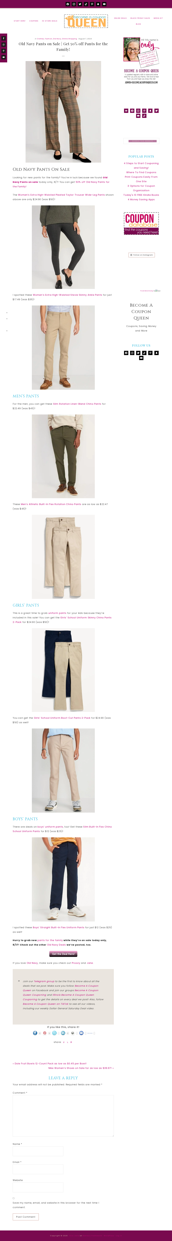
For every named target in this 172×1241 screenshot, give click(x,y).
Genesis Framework (92, 1236)
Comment (20, 1092)
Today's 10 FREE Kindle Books (141, 194)
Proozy (76, 963)
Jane (90, 963)
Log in (119, 1236)
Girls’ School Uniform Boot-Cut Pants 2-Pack (62, 717)
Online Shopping (69, 39)
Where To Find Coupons (141, 172)
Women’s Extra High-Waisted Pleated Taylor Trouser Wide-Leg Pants (61, 194)
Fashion (48, 39)
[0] (3, 313)
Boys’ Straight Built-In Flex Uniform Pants (58, 927)
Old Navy (57, 39)
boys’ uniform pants (50, 826)
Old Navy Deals (56, 944)
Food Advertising (146, 291)
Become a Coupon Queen (86, 21)
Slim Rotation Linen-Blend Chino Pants (77, 403)
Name (17, 1144)
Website (18, 1180)
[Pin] (70, 1042)
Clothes (40, 39)
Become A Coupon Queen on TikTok (45, 1003)
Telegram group (44, 981)
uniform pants (57, 613)
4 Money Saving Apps (141, 199)
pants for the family (50, 940)
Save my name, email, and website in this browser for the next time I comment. (56, 1205)
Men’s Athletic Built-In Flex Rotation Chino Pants (51, 504)
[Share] (63, 1042)
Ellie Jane (74, 1236)
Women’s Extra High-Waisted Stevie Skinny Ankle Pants (67, 294)
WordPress (109, 1236)
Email (17, 1162)
